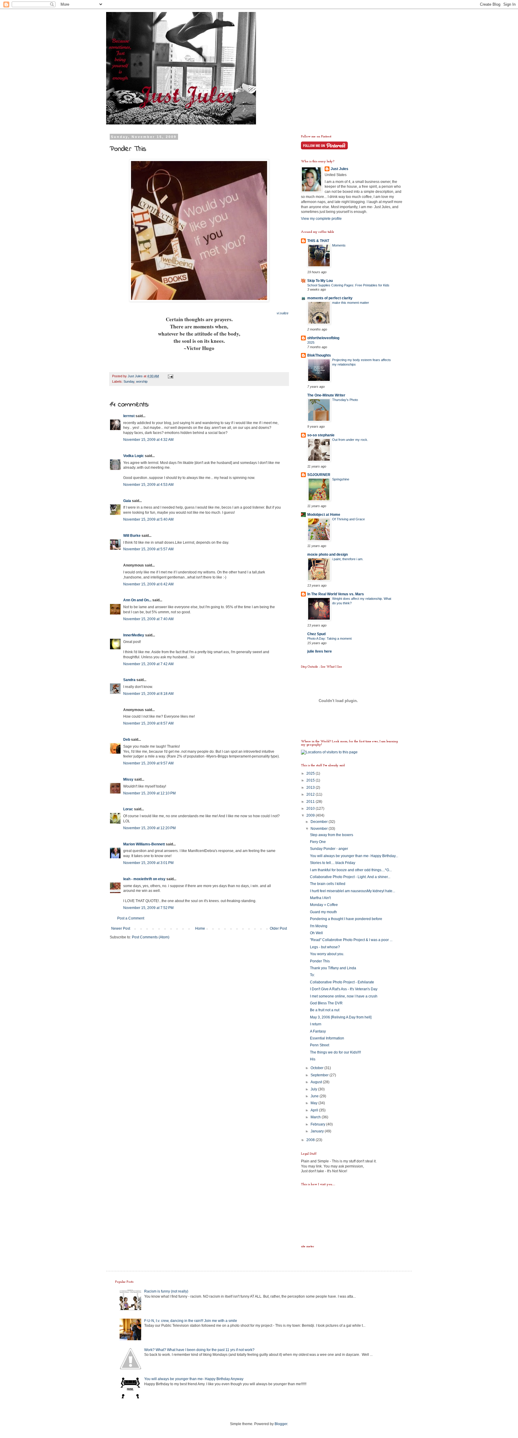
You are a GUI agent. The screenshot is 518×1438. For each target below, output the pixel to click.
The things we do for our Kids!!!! (335, 1052)
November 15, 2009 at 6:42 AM (148, 584)
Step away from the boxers (331, 835)
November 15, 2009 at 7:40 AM (148, 619)
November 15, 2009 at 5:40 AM (148, 519)
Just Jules (339, 169)
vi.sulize (282, 313)
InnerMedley (133, 635)
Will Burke (132, 536)
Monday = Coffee (324, 905)
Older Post (278, 928)
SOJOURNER (318, 475)
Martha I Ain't (320, 898)
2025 (310, 342)
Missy (128, 779)
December (320, 822)
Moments (339, 245)
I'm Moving (318, 926)
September (320, 1075)
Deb (126, 739)
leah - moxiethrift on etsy (144, 879)
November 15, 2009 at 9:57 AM (148, 763)
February (318, 1124)
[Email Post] (170, 376)
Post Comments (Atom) (150, 937)
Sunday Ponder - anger (329, 849)
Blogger (281, 1424)
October (317, 1068)
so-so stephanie (321, 435)
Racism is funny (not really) (166, 1291)
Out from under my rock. (350, 439)
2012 (311, 794)
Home (200, 928)
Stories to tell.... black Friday (332, 863)
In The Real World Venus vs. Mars (335, 594)
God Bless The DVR (326, 1003)
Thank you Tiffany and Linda (333, 968)
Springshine (340, 479)
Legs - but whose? (325, 947)
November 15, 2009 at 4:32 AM (148, 440)
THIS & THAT (318, 241)
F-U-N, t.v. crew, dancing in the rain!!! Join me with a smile (190, 1321)
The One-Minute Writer (326, 395)
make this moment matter (350, 302)
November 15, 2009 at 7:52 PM (148, 908)
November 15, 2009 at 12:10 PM (149, 793)
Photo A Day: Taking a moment (329, 638)
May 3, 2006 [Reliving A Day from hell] (340, 1017)
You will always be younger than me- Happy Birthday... (354, 856)
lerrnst (129, 416)
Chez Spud (316, 634)
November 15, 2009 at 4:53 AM (148, 485)
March (316, 1117)
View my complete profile (321, 219)
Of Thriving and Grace (348, 519)
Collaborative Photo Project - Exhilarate (342, 982)
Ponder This (320, 961)
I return (315, 1024)
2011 (311, 802)
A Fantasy (318, 1031)
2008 (311, 1140)
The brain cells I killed (327, 884)
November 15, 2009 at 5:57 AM (148, 549)
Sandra (129, 680)
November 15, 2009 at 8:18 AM (148, 694)
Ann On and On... (137, 600)
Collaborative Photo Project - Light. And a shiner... (350, 877)
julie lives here (319, 651)
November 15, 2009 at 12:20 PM (149, 828)
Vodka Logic (133, 456)
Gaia (127, 501)
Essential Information (327, 1038)
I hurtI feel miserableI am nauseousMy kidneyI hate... (352, 891)
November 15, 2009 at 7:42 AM (148, 664)
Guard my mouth (323, 912)
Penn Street (319, 1045)
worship (141, 381)
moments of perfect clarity (330, 298)
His (312, 1059)
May (314, 1103)
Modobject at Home (323, 515)
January (318, 1131)
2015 (311, 780)
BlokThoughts (319, 355)
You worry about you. (327, 954)
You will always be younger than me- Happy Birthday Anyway (193, 1379)
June (315, 1096)
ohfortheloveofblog (323, 338)
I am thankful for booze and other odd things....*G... (351, 870)
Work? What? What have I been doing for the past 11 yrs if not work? (199, 1350)
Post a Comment (130, 918)
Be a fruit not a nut (324, 1010)
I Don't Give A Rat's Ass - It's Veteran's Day (343, 989)
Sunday (129, 381)
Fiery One (318, 842)
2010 (311, 808)
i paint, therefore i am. (347, 559)
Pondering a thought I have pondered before (346, 919)
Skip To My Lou (320, 281)
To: (312, 975)
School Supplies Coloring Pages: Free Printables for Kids (348, 285)
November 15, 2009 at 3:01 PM (148, 863)
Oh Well (316, 933)
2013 (311, 787)
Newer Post (120, 928)
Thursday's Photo (345, 400)
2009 (311, 815)
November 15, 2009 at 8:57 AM (148, 723)
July (314, 1089)
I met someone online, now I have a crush (343, 996)
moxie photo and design (327, 554)
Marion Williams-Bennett (144, 844)
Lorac (128, 809)
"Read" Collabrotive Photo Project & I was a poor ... (351, 940)
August (317, 1082)
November (320, 829)
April (315, 1110)
